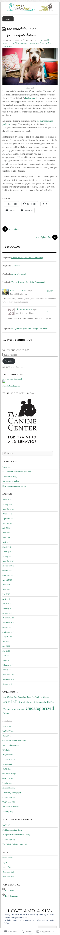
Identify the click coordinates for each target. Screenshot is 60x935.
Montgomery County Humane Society (16, 834)
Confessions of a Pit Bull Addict (14, 740)
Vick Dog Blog (7, 811)
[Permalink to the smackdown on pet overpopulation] (4, 29)
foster (5, 43)
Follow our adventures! (15, 350)
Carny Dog (6, 736)
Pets (42, 43)
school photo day (43, 237)
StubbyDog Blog (8, 797)
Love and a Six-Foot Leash (12, 379)
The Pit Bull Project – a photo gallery (15, 844)
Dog (49, 40)
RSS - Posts (9, 890)
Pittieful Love (7, 783)
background (30, 98)
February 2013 (7, 552)
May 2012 (6, 594)
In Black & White (8, 759)
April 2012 (6, 599)
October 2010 (7, 684)
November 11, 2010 (10, 40)
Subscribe (8, 361)
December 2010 (8, 674)
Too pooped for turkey (10, 481)
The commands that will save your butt (16, 472)
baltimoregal (19, 291)
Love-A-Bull (7, 764)
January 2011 (7, 670)
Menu (8, 18)
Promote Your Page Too (11, 386)
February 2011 (7, 665)
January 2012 (7, 613)
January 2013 (7, 556)
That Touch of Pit (8, 802)
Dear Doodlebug (20, 697)
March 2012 (6, 603)
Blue (4, 697)
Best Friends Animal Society (12, 830)
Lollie (39, 40)
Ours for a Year (8, 778)
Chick (10, 696)
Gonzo (6, 702)
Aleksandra (28, 40)
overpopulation (32, 43)
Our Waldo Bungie (9, 773)
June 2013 (6, 532)
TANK (13, 709)
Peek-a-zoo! (6, 467)
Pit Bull (48, 43)
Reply (50, 291)
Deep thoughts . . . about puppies (14, 486)
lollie (11, 43)
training (20, 708)
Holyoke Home (7, 755)
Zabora (6, 713)
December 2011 (8, 618)
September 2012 (8, 575)
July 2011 (6, 641)
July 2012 (6, 584)
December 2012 (8, 561)
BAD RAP (6, 825)
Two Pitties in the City (10, 806)
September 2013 (8, 518)
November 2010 (8, 679)
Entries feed (6, 867)
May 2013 (6, 537)
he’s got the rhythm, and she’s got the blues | (29, 328)
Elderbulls (6, 750)
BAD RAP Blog (8, 731)
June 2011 (6, 646)
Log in (4, 862)
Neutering (20, 43)
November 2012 (8, 566)
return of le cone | (18, 273)
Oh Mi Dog (6, 769)
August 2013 (7, 523)
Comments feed (8, 872)
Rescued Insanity (8, 788)
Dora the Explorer (34, 697)
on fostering (27, 701)
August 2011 (7, 636)
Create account (7, 858)
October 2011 (7, 627)
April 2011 (6, 655)
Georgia (46, 697)
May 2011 (6, 651)
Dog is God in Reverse (10, 745)
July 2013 (6, 528)
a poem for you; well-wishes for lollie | (27, 257)
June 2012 (6, 589)
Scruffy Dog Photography (11, 792)
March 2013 (6, 547)
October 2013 (7, 514)
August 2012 (7, 580)
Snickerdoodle (40, 701)
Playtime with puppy (9, 476)
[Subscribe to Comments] (3, 896)
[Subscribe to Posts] (3, 890)
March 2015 (6, 499)
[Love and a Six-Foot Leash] (3, 383)
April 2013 (6, 542)
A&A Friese (6, 726)
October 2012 (7, 570)
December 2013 (8, 509)
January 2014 (7, 504)
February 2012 (7, 608)
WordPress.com (8, 876)
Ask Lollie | (16, 265)
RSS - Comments (11, 896)
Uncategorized (39, 708)
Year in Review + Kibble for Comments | (28, 282)
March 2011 (6, 660)
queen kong (14, 229)
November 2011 (8, 622)
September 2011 (8, 632)
